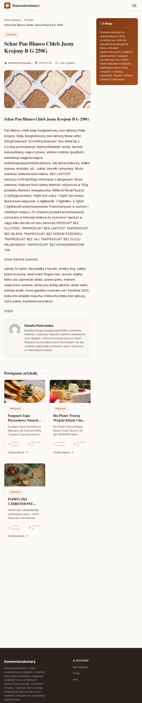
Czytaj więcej (16, 452)
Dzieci (76, 673)
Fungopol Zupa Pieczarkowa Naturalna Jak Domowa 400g (25, 420)
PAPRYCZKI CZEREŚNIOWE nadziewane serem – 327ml (22, 506)
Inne (75, 679)
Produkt (12, 34)
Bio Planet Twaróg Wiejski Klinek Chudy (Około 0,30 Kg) (69, 420)
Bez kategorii (80, 667)
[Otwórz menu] (134, 5)
